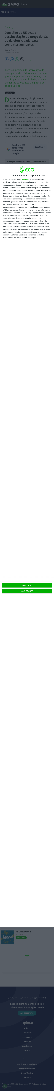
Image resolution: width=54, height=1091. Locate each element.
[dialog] (27, 545)
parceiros (25, 179)
